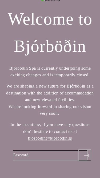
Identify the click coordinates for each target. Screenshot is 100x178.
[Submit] (84, 155)
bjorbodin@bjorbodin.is (50, 138)
